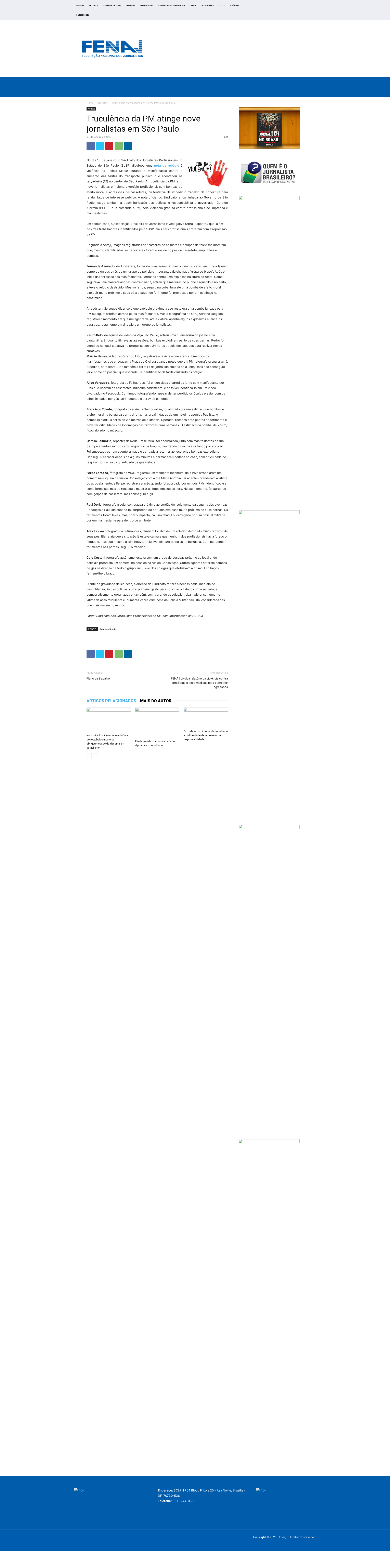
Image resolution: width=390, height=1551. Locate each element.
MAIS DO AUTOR (155, 700)
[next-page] (95, 755)
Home (90, 103)
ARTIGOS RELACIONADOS (111, 700)
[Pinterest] (109, 146)
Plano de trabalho (98, 678)
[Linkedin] (128, 146)
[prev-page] (89, 755)
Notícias (102, 103)
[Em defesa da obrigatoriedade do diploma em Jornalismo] (157, 723)
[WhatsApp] (119, 146)
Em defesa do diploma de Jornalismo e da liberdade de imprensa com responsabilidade (206, 735)
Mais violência (108, 629)
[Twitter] (291, 11)
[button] (327, 92)
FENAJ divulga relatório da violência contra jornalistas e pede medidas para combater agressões (199, 683)
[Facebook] (282, 11)
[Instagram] (287, 11)
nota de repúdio (167, 165)
